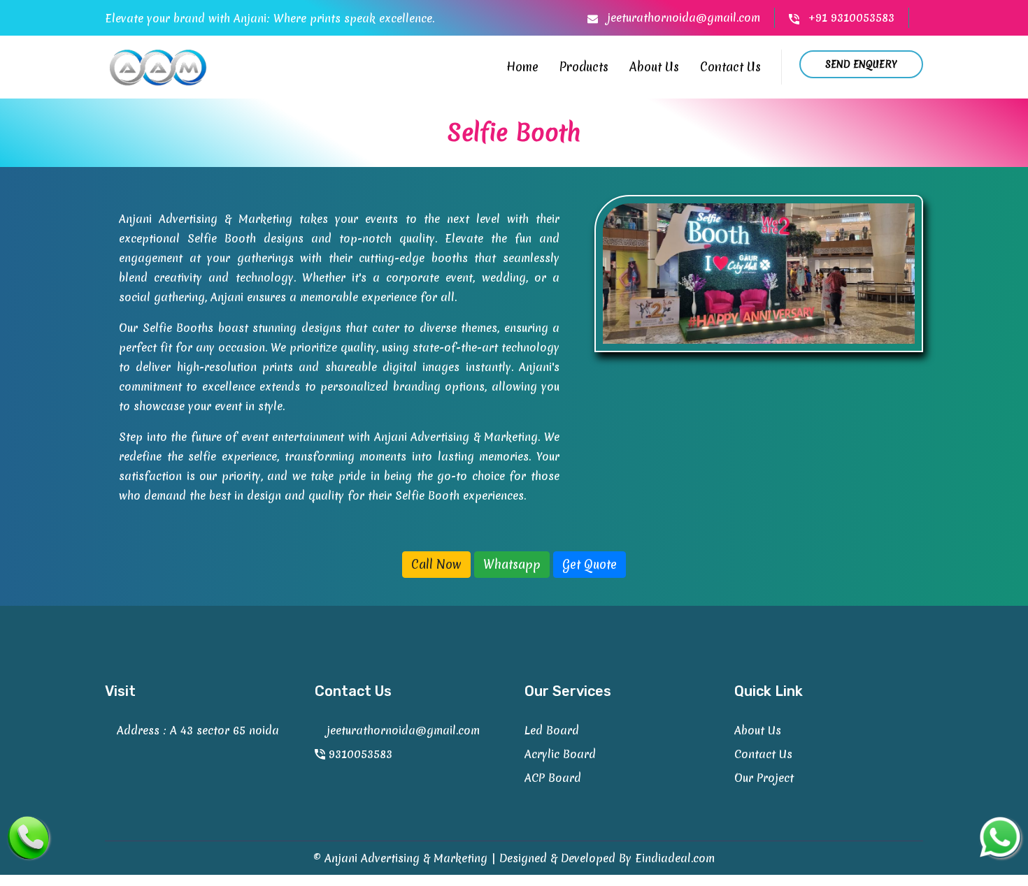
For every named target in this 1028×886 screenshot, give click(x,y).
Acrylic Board (560, 754)
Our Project (764, 777)
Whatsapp (512, 564)
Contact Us (730, 67)
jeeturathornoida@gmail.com (682, 17)
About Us (654, 67)
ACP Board (552, 777)
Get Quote (589, 564)
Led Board (551, 730)
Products (583, 67)
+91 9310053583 (849, 17)
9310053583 (358, 754)
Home (522, 67)
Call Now (436, 564)
